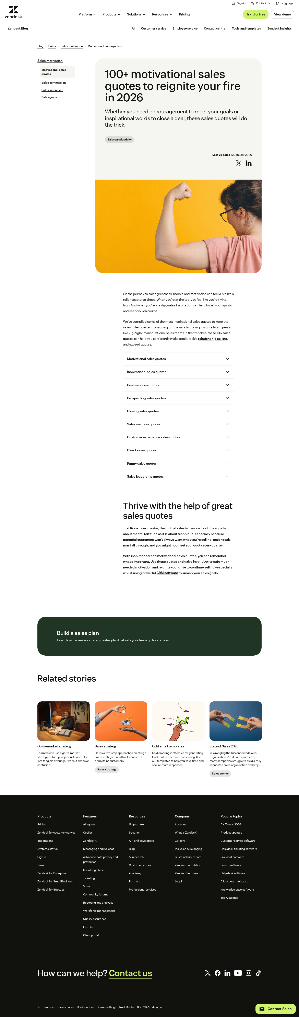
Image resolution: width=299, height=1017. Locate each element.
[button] (175, 358)
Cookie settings (106, 1007)
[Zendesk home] (15, 12)
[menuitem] (284, 3)
